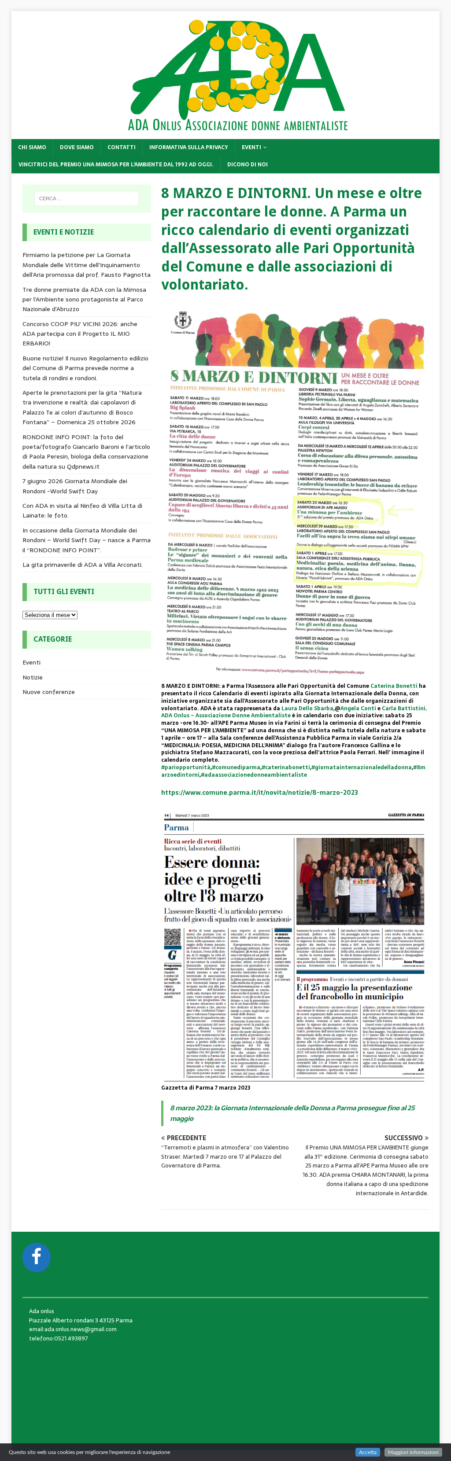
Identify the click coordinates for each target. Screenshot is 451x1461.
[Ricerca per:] (86, 198)
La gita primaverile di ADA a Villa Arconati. (82, 564)
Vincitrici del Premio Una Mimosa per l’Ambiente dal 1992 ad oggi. (116, 164)
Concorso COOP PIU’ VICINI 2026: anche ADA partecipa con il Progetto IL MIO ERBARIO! (79, 334)
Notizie (32, 677)
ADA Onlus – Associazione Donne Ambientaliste (226, 715)
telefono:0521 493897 (58, 1338)
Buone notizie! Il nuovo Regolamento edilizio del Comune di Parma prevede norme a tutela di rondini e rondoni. (85, 368)
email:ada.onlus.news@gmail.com (73, 1329)
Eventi (251, 147)
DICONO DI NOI (247, 164)
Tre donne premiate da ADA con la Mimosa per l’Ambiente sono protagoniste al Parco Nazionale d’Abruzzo (84, 299)
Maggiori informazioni (413, 1452)
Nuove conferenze (48, 692)
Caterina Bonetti (394, 686)
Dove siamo (77, 147)
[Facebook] (36, 1257)
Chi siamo (32, 147)
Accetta (368, 1452)
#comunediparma (236, 767)
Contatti (121, 147)
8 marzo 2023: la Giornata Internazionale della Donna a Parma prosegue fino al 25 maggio (292, 1113)
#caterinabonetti (286, 767)
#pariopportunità (186, 767)
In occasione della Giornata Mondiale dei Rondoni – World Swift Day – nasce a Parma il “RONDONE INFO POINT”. (86, 540)
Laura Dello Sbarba (307, 708)
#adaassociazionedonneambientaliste (254, 775)
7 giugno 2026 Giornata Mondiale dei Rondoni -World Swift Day (74, 486)
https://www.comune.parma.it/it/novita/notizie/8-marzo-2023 (259, 792)
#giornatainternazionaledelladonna (361, 767)
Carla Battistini (403, 708)
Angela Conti (358, 708)
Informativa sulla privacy (188, 147)
